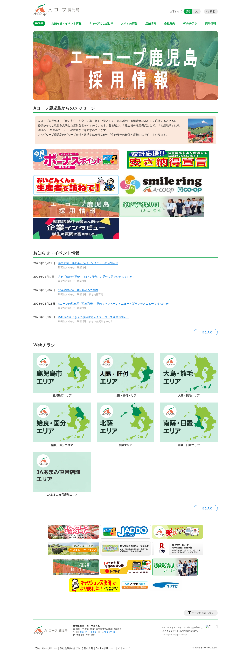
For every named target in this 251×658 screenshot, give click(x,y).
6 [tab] (134, 98)
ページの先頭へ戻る (202, 612)
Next (212, 65)
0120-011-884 (110, 632)
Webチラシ (190, 23)
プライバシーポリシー (45, 648)
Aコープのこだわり (101, 23)
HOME (39, 23)
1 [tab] (117, 98)
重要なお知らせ (66, 267)
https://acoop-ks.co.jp (176, 634)
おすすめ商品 (129, 23)
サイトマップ (123, 648)
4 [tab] (127, 98)
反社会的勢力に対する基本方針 (76, 648)
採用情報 (210, 23)
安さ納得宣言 (96, 294)
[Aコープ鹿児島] (56, 10)
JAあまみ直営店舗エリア (62, 494)
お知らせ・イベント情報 (66, 23)
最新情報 (82, 267)
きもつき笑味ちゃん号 (101, 321)
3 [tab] (124, 98)
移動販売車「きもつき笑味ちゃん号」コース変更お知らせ (93, 317)
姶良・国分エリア (62, 445)
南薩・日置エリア (189, 445)
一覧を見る (206, 332)
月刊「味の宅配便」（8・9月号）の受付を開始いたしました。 (96, 276)
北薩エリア (125, 445)
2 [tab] (120, 98)
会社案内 (169, 23)
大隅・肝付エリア (125, 395)
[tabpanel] (125, 65)
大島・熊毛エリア (189, 395)
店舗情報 (150, 23)
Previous (38, 65)
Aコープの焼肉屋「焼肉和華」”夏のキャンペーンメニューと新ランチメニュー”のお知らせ (113, 303)
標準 (188, 11)
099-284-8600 (88, 632)
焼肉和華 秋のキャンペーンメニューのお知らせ (88, 263)
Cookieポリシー (104, 648)
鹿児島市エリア (62, 395)
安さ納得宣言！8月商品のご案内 (78, 290)
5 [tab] (130, 98)
